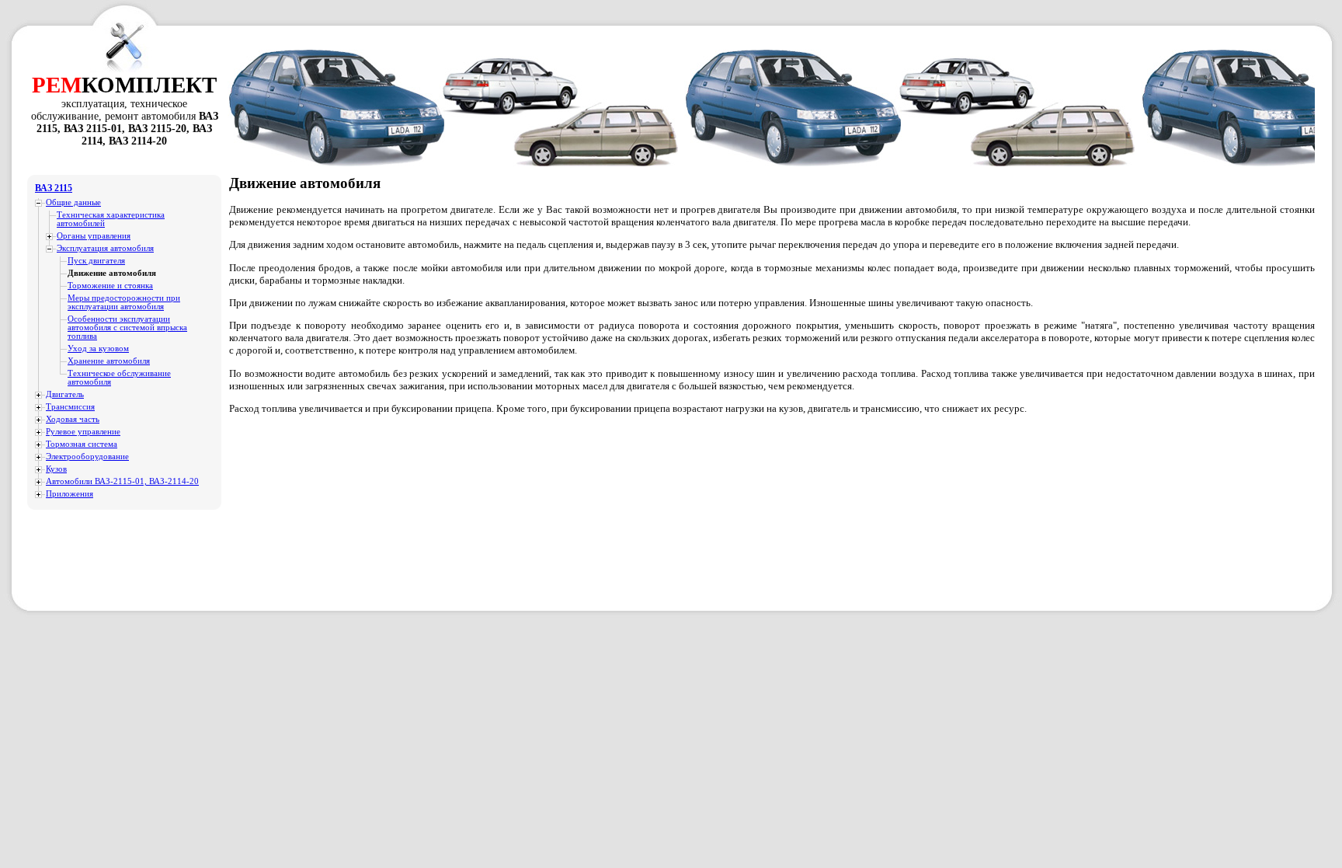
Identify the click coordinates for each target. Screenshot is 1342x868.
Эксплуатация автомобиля (105, 248)
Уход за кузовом (98, 348)
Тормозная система (81, 444)
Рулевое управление (83, 431)
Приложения (69, 494)
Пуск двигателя (96, 260)
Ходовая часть (72, 419)
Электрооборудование (87, 456)
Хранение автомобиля (109, 361)
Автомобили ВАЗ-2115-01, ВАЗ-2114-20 (122, 481)
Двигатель (65, 394)
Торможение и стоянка (110, 285)
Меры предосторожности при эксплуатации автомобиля (124, 302)
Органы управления (93, 236)
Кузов (56, 469)
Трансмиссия (70, 407)
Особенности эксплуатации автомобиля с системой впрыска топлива (127, 327)
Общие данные (73, 202)
